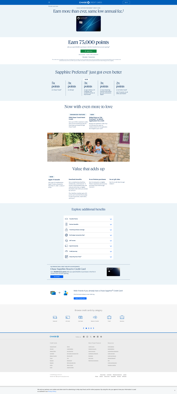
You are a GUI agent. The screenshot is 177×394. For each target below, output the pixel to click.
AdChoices (124, 376)
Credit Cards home (53, 6)
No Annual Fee (70, 351)
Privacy (96, 376)
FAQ (109, 360)
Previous (83, 328)
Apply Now (92, 51)
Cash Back (80, 321)
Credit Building (70, 349)
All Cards (68, 321)
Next (93, 328)
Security (101, 376)
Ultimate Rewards (112, 358)
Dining (68, 346)
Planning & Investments (93, 360)
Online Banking (111, 346)
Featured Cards (53, 346)
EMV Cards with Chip (71, 363)
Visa (68, 358)
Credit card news (111, 353)
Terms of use (106, 376)
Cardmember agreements (113, 351)
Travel (110, 321)
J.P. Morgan (109, 374)
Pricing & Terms (91, 57)
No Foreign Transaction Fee (72, 353)
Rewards (51, 363)
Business (122, 321)
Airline (51, 365)
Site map (119, 376)
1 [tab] (86, 328)
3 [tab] (91, 328)
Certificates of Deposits (93, 353)
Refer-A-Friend (70, 365)
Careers (124, 374)
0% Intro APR (69, 356)
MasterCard (69, 360)
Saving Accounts (91, 351)
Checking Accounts (92, 349)
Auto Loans (90, 358)
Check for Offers (70, 367)
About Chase (102, 374)
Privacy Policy (52, 391)
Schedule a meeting (112, 365)
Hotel (51, 367)
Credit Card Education (112, 363)
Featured (55, 321)
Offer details (85, 57)
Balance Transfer (95, 321)
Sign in (127, 2)
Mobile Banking (111, 349)
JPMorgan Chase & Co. (117, 374)
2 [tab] (89, 328)
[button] (174, 390)
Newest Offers (53, 351)
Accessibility (113, 376)
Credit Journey (91, 346)
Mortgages (90, 356)
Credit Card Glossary (112, 356)
